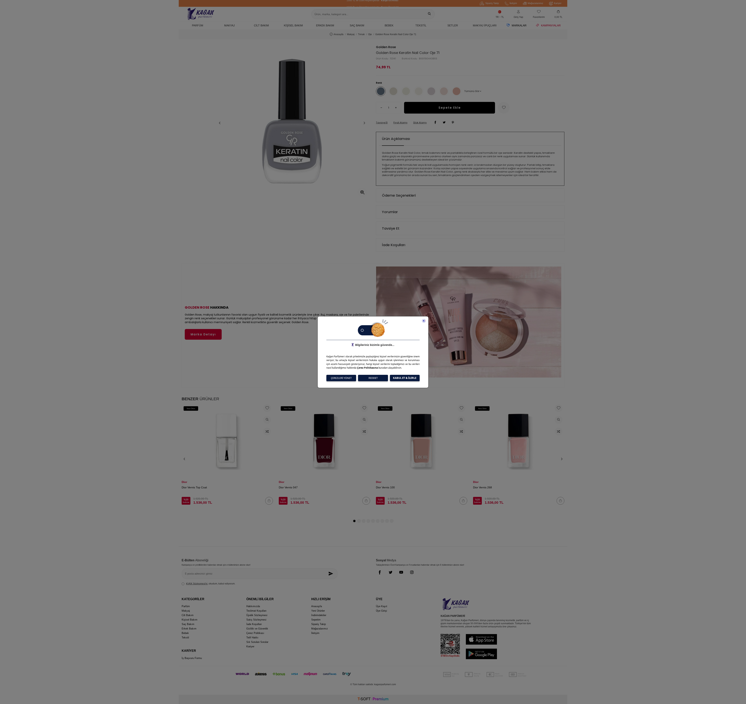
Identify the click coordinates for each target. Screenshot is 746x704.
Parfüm (197, 25)
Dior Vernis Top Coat (194, 487)
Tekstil (420, 25)
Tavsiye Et (382, 122)
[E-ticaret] (373, 699)
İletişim (513, 3)
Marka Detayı (203, 334)
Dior (184, 482)
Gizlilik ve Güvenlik (257, 628)
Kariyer (557, 3)
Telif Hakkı (252, 637)
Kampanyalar (551, 25)
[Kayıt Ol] (332, 573)
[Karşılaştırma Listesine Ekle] (267, 431)
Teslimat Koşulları (256, 610)
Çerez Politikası (255, 633)
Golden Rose (386, 47)
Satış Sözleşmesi (256, 619)
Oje (370, 34)
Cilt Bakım (261, 25)
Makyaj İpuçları (485, 25)
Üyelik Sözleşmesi (256, 615)
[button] (219, 123)
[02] (406, 91)
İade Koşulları (393, 244)
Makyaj (229, 25)
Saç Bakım (357, 25)
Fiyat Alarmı (400, 122)
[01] (393, 91)
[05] (444, 91)
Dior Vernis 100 (385, 487)
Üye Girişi (381, 610)
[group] (292, 123)
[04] (431, 91)
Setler (452, 25)
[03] (419, 91)
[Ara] (429, 14)
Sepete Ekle (449, 108)
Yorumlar (390, 211)
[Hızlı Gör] (267, 420)
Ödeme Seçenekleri (399, 195)
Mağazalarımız (535, 3)
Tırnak (361, 34)
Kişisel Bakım (293, 25)
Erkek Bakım (325, 25)
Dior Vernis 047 (288, 487)
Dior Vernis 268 (482, 487)
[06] (456, 91)
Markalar (519, 25)
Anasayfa (338, 34)
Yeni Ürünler (318, 610)
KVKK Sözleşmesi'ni (196, 583)
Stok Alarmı (420, 122)
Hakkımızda (253, 606)
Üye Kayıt (381, 606)
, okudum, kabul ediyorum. (210, 583)
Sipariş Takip (492, 3)
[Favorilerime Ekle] (267, 408)
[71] (381, 91)
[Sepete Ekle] (269, 501)
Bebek (389, 25)
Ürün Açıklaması (396, 138)
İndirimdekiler (318, 615)
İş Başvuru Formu (192, 658)
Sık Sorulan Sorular (257, 642)
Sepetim (316, 619)
